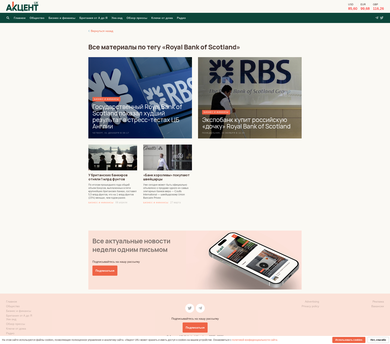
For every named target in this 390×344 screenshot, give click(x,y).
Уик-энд (117, 18)
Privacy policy (310, 306)
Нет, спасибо (378, 340)
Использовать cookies (348, 340)
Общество (37, 18)
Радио (181, 18)
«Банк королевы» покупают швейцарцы (166, 177)
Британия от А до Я (93, 18)
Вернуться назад (102, 31)
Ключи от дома (162, 18)
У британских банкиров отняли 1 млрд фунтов (108, 177)
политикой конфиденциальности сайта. (255, 340)
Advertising (312, 301)
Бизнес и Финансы (101, 202)
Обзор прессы (137, 18)
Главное (20, 18)
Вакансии (377, 306)
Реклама (378, 301)
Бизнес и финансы (62, 18)
